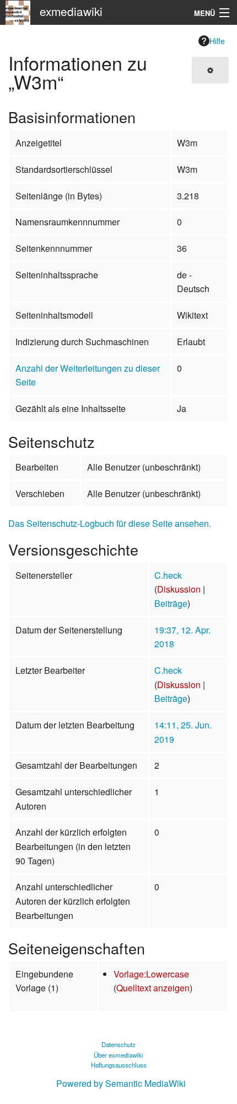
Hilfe (217, 40)
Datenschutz (118, 1044)
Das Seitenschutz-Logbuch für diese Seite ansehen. (109, 523)
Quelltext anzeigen (153, 987)
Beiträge (170, 603)
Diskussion (179, 589)
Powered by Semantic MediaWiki (121, 1083)
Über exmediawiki (118, 1054)
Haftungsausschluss (119, 1064)
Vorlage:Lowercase (151, 974)
